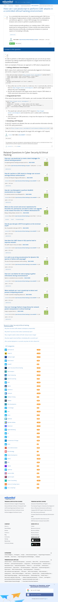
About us (6, 526)
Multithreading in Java (35, 575)
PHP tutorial (7, 563)
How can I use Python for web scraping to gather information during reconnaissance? (20, 274)
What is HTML (35, 561)
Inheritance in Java (46, 563)
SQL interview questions (25, 567)
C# (8, 433)
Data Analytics (10, 371)
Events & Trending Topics (13, 484)
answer (12, 43)
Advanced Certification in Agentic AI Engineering (15, 503)
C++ (8, 437)
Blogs (42, 5)
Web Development (11, 404)
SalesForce (10, 389)
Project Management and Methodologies (26, 556)
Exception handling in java (46, 573)
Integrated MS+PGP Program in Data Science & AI (41, 510)
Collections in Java (35, 573)
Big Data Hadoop (11, 422)
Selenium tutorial (8, 561)
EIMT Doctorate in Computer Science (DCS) (40, 520)
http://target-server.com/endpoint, (23, 88)
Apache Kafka (10, 473)
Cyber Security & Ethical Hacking (26, 39)
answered (10, 134)
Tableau (9, 400)
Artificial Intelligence (9, 554)
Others (9, 458)
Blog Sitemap (7, 541)
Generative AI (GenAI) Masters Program (39, 503)
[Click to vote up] (5, 16)
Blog (5, 534)
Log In (46, 5)
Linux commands (36, 565)
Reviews (6, 530)
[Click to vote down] (5, 18)
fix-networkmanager (20, 219)
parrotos (7, 219)
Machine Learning (11, 378)
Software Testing (11, 397)
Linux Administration (12, 447)
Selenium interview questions (19, 561)
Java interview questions (44, 561)
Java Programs (47, 577)
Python (9, 386)
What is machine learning (17, 569)
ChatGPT (9, 364)
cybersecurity (12, 34)
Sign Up (52, 5)
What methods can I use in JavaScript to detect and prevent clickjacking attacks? (21, 291)
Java (8, 411)
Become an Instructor (35, 528)
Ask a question (35, 5)
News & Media (8, 528)
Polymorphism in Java (9, 565)
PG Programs (17, 554)
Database (9, 418)
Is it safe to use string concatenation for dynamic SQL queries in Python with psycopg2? (22, 258)
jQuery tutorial (16, 567)
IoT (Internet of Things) (12, 440)
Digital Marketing (11, 429)
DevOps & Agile (11, 357)
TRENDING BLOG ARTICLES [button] (11, 559)
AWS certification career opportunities (12, 571)
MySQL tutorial (34, 567)
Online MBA (7, 556)
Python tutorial (7, 569)
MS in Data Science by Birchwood (38, 512)
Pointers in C (29, 565)
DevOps (22, 554)
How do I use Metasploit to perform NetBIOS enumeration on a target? (19, 191)
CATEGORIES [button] (8, 552)
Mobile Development (12, 455)
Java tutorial (28, 561)
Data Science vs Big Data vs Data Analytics (13, 577)
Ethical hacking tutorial (28, 569)
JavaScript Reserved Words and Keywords (13, 579)
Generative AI (10, 349)
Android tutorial (45, 565)
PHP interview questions (36, 563)
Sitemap (6, 539)
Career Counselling (12, 480)
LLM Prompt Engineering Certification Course (14, 508)
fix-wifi (12, 219)
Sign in (45, 598)
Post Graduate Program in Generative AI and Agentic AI (42, 506)
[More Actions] (50, 43)
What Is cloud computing (32, 571)
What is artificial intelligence (17, 573)
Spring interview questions (20, 565)
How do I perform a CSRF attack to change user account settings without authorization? (22, 174)
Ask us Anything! (11, 487)
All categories (9, 346)
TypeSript (9, 469)
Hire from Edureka (35, 534)
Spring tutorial (27, 563)
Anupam (36, 39)
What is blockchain (42, 571)
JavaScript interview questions (17, 563)
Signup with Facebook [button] (35, 594)
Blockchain (10, 426)
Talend (9, 466)
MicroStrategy (10, 451)
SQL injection (36, 569)
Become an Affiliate (35, 530)
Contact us (7, 532)
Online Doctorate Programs (31, 554)
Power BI (9, 353)
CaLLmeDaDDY (22, 134)
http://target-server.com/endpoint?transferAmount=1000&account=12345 (30, 128)
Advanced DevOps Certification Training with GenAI (15, 506)
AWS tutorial (23, 571)
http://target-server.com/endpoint (32, 74)
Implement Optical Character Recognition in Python (13, 581)
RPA (8, 462)
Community (7, 537)
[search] (16, 2)
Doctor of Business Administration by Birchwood (41, 508)
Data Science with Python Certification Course (14, 510)
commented (10, 146)
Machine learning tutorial (44, 567)
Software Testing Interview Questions (30, 577)
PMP (8, 382)
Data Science (10, 360)
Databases (38, 556)
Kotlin (8, 444)
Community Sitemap (9, 543)
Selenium (9, 393)
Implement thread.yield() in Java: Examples (31, 579)
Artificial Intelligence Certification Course (13, 512)
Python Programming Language (11, 575)
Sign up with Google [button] (35, 590)
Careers (32, 526)
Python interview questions (24, 575)
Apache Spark (10, 477)
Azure (8, 415)
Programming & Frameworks (44, 554)
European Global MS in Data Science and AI (40, 518)
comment (19, 43)
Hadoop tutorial (8, 573)
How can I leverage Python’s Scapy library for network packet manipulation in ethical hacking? (22, 308)
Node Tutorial (28, 573)
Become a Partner (35, 532)
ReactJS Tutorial (44, 575)
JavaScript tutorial (8, 567)
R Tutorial (41, 577)
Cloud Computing (11, 375)
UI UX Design (10, 407)
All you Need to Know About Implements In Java (31, 581)
